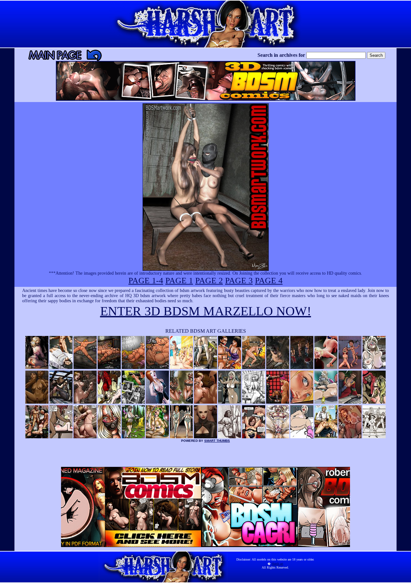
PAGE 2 (209, 280)
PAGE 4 (269, 280)
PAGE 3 (239, 280)
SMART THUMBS (217, 440)
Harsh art (277, 563)
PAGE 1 (179, 280)
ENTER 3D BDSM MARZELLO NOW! (205, 311)
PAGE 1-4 (145, 280)
